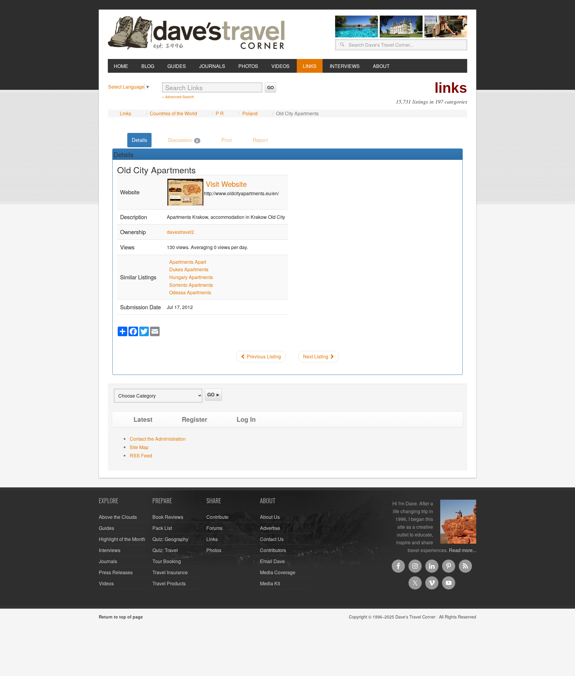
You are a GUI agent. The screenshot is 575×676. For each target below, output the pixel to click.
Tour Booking (166, 561)
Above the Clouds (118, 516)
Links (125, 113)
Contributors (273, 550)
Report (260, 139)
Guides (106, 528)
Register (194, 419)
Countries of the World (173, 113)
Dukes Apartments (188, 269)
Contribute (217, 516)
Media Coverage (277, 572)
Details (139, 139)
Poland (250, 113)
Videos (106, 583)
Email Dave (272, 561)
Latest (143, 419)
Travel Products (169, 583)
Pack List (162, 528)
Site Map (139, 447)
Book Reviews (167, 516)
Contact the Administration (158, 438)
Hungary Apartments (191, 277)
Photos (213, 550)
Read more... (462, 550)
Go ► (213, 394)
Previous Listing (263, 356)
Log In (246, 419)
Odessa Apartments (190, 292)
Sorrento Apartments (191, 284)
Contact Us (272, 539)
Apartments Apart (187, 261)
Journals (108, 561)
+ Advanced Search (178, 96)
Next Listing (316, 356)
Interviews (109, 550)
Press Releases (116, 572)
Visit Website (226, 183)
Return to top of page (121, 617)
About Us (270, 516)
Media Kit (270, 583)
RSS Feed (141, 455)
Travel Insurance (170, 572)
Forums (214, 528)
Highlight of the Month (122, 539)
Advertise (270, 528)
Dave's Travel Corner (198, 33)
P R (220, 113)
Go (270, 87)
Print (226, 139)
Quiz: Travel (165, 550)
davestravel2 (180, 231)
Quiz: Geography (170, 539)
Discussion (183, 139)
